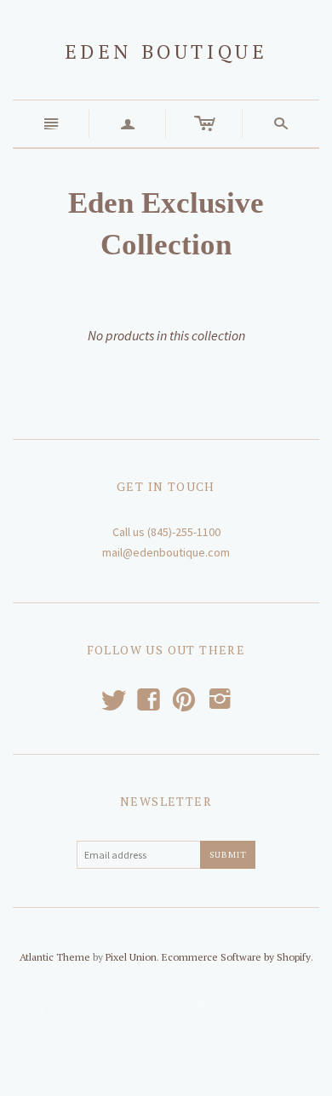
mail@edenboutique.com (166, 552)
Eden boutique (166, 51)
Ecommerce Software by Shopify (236, 956)
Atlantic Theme (55, 956)
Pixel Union (131, 956)
